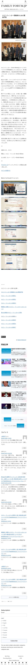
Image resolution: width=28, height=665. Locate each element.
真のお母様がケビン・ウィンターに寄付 (11, 312)
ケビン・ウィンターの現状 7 (8, 327)
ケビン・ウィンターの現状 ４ (8, 316)
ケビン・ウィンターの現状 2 (8, 299)
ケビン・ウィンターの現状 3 (8, 303)
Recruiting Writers (7, 658)
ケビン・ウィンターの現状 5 (8, 320)
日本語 (4, 336)
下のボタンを (4, 164)
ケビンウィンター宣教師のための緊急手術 (12, 292)
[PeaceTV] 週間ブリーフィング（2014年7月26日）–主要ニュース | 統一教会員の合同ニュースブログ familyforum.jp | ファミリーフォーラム (14, 479)
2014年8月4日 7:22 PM (6, 521)
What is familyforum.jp (14, 660)
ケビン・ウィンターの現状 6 (8, 323)
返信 (25, 448)
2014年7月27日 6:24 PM (6, 483)
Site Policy (7, 656)
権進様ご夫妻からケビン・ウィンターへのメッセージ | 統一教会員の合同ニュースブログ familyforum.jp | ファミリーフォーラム (13, 534)
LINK (21, 658)
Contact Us (20, 656)
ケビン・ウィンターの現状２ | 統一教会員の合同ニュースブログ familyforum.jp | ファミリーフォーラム (14, 517)
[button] (25, 366)
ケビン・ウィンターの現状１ (8, 295)
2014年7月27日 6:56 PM (6, 502)
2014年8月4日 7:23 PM (6, 538)
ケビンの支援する (5, 170)
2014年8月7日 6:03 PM (6, 555)
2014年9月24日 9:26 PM (6, 585)
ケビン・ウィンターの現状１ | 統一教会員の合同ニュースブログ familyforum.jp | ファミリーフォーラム (14, 551)
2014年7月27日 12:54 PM (6, 453)
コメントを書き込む (14, 597)
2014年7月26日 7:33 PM (6, 438)
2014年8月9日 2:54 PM (6, 568)
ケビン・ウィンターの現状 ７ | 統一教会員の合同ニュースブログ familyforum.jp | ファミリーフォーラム (14, 581)
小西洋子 (3, 436)
